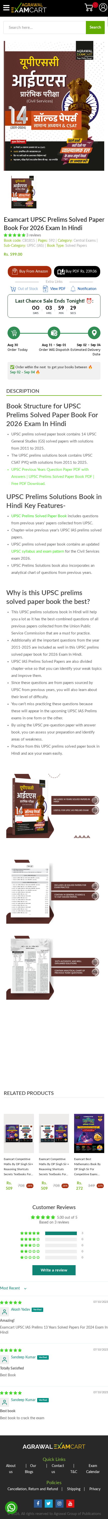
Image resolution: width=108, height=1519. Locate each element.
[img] (11, 1303)
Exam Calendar (93, 1469)
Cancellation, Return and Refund (33, 1489)
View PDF (58, 289)
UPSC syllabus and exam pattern (37, 551)
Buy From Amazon (33, 271)
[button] (15, 235)
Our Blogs (30, 1469)
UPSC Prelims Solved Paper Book (39, 516)
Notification (87, 289)
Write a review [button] (54, 1270)
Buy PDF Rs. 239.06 (81, 271)
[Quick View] (29, 1135)
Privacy (92, 1489)
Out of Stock (28, 289)
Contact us (55, 1469)
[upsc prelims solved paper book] (23, 192)
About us (11, 1469)
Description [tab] (22, 391)
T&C (73, 1469)
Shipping (71, 1489)
